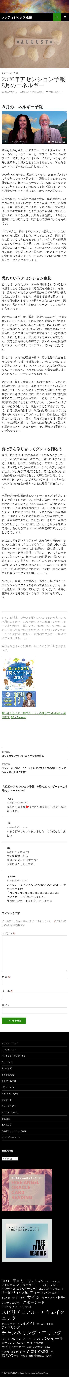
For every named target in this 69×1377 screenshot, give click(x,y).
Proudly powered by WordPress (34, 1373)
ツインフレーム (12, 1339)
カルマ (55, 1292)
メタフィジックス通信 (17, 17)
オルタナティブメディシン (14, 1056)
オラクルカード (57, 1289)
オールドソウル (42, 1292)
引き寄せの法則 (9, 1081)
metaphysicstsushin (33, 91)
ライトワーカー (13, 1347)
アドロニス (8, 1284)
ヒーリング (8, 1342)
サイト (6, 1005)
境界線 (47, 1347)
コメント (9, 933)
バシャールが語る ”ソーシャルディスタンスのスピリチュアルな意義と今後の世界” (34, 768)
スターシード (34, 1302)
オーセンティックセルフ (17, 1292)
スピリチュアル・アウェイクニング (33, 1315)
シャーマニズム (9, 1106)
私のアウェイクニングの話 (14, 1131)
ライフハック (8, 1062)
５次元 (48, 1355)
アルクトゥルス (48, 1284)
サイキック (19, 1297)
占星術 (39, 1347)
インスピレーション (11, 1137)
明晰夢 (24, 1355)
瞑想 (31, 1355)
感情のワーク (11, 1355)
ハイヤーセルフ (32, 1338)
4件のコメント (55, 91)
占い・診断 (7, 1068)
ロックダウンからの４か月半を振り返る (23, 753)
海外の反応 (7, 1125)
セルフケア (8, 1323)
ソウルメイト (26, 1323)
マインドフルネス (10, 1112)
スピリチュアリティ (17, 1307)
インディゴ (8, 1288)
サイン (34, 1297)
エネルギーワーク (27, 1288)
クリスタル (6, 1298)
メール (7, 991)
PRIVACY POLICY (10, 1373)
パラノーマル (8, 1087)
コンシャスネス (9, 1049)
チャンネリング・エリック (32, 1332)
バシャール (52, 1338)
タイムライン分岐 (45, 1324)
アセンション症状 (52, 1281)
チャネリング (11, 1327)
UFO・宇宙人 (12, 1281)
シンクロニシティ (12, 1302)
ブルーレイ (21, 1343)
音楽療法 (39, 1355)
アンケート (7, 1100)
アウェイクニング (10, 1043)
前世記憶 (6, 1118)
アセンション (34, 1281)
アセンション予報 (10, 73)
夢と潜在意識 (8, 1074)
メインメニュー (65, 17)
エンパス (44, 1288)
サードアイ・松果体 (54, 1297)
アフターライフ (27, 1285)
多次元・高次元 (10, 1351)
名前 (6, 976)
